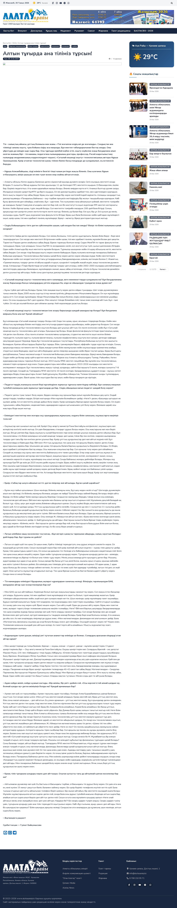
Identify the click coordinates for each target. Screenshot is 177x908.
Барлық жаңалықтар (17, 46)
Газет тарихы (104, 868)
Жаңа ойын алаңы (159, 170)
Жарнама (103, 30)
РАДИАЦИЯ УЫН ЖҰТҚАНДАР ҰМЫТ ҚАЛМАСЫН (160, 240)
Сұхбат (74, 46)
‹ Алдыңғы (141, 269)
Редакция (102, 873)
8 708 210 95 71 (136, 878)
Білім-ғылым (33, 46)
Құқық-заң (51, 30)
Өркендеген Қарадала (161, 87)
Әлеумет (22, 30)
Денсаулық (36, 30)
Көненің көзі (156, 187)
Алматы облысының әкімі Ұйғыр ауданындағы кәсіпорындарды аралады (160, 110)
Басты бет (8, 30)
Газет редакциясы (121, 30)
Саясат (91, 30)
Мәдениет (66, 30)
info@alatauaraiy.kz (137, 873)
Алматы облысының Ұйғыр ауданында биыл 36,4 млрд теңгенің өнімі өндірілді (161, 135)
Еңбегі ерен (156, 221)
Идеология (45, 46)
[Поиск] (172, 3)
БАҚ (15, 43)
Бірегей (154, 257)
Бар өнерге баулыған (160, 153)
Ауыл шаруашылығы (160, 127)
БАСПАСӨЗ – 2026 (143, 30)
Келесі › (163, 269)
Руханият (79, 30)
